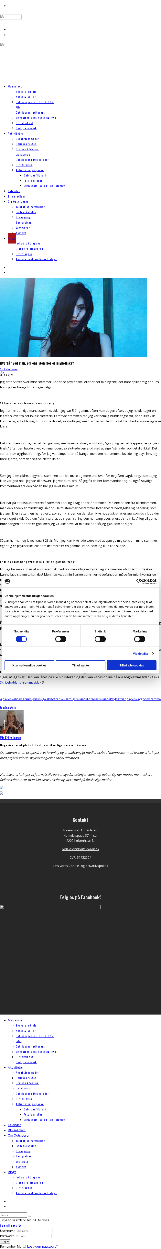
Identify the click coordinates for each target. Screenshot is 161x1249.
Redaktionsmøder (27, 139)
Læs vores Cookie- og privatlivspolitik (80, 866)
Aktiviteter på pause (30, 170)
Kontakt (21, 233)
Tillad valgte (80, 665)
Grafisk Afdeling (27, 149)
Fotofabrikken (33, 180)
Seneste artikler (27, 91)
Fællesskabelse (26, 212)
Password (7, 1236)
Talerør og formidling (30, 207)
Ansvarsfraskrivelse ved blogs (36, 259)
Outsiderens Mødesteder (32, 159)
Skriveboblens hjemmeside (19, 682)
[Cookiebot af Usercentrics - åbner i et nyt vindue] (139, 581)
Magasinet (15, 86)
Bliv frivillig (24, 165)
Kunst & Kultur (26, 97)
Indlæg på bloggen (28, 243)
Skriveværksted (26, 144)
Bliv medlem (17, 1130)
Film (18, 107)
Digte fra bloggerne (29, 248)
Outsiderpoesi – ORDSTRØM (35, 102)
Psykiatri (103, 699)
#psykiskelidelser (13, 699)
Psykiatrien (118, 699)
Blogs (12, 238)
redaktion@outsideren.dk (80, 849)
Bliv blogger (24, 254)
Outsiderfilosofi (35, 175)
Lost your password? (42, 1246)
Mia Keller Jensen (8, 369)
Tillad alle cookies (132, 665)
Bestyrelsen (24, 222)
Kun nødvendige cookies (29, 665)
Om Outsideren (18, 201)
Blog (2, 372)
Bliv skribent (24, 123)
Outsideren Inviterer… (30, 112)
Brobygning (23, 217)
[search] (29, 1216)
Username (7, 1231)
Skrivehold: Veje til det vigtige (44, 186)
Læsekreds (23, 154)
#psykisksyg (35, 699)
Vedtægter (23, 228)
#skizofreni (52, 699)
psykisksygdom (137, 699)
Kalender (14, 1125)
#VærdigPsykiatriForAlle (79, 699)
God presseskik (26, 128)
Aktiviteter (15, 133)
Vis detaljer (140, 653)
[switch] (60, 639)
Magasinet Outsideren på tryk (36, 118)
